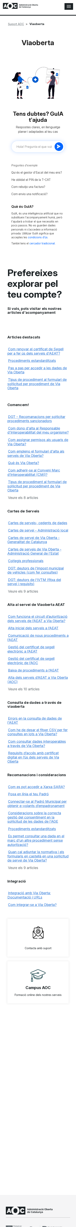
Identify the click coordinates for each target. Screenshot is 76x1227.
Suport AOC (16, 24)
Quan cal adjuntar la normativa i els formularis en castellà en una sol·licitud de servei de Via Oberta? (38, 856)
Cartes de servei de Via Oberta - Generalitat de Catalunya (33, 540)
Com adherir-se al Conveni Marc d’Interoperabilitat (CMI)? (33, 472)
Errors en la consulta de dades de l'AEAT (34, 720)
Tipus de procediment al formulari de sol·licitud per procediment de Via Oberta (37, 384)
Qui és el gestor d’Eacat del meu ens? (36, 172)
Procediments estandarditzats (32, 361)
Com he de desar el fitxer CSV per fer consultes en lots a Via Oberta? (37, 732)
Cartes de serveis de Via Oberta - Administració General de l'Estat (34, 551)
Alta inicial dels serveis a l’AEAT (33, 628)
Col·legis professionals (25, 561)
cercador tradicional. (42, 243)
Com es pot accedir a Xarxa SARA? (36, 787)
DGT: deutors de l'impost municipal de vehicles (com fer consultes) (35, 570)
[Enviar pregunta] (59, 146)
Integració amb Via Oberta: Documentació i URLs (29, 895)
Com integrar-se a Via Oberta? (32, 905)
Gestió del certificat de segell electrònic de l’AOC (31, 661)
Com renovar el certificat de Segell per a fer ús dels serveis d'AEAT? (35, 351)
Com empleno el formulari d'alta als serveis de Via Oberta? (35, 453)
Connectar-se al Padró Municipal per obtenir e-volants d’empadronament (37, 803)
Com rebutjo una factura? (28, 187)
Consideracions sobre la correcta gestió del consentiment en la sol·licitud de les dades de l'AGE (34, 817)
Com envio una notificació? (29, 194)
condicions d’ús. (38, 237)
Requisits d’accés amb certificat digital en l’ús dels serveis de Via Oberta (33, 757)
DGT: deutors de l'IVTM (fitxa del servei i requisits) (34, 582)
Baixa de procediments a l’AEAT (33, 670)
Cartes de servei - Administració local (38, 530)
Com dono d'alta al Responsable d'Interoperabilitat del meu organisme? (38, 430)
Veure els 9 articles (23, 591)
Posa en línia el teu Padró (28, 794)
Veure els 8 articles (23, 498)
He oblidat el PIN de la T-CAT (31, 180)
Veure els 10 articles (24, 689)
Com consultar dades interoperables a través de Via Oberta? (36, 743)
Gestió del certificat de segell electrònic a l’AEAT (31, 649)
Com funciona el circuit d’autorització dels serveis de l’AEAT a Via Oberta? (37, 618)
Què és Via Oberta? (23, 463)
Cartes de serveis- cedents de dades (37, 523)
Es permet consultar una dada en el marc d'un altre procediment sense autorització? (35, 840)
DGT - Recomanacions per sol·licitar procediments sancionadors (36, 419)
